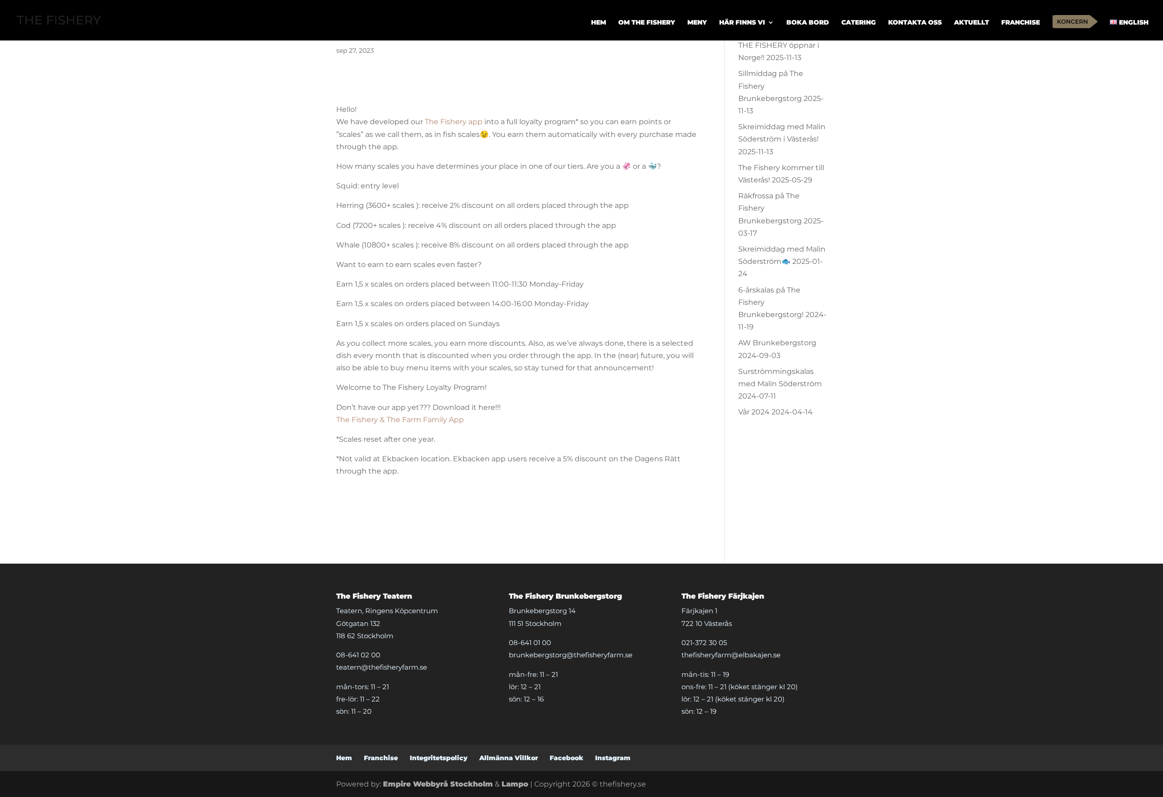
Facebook (566, 758)
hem (598, 22)
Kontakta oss (915, 22)
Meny (697, 22)
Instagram (613, 758)
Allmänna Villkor (508, 758)
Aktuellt (971, 22)
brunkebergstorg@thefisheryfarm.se (570, 655)
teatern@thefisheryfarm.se (381, 667)
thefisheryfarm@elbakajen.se (730, 655)
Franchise (1020, 22)
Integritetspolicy (438, 758)
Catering (858, 22)
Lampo (515, 784)
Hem (344, 758)
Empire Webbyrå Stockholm (438, 784)
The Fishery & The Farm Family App (400, 419)
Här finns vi (742, 22)
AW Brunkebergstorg (777, 342)
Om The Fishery (646, 22)
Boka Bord (807, 22)
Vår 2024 (754, 412)
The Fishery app (453, 121)
